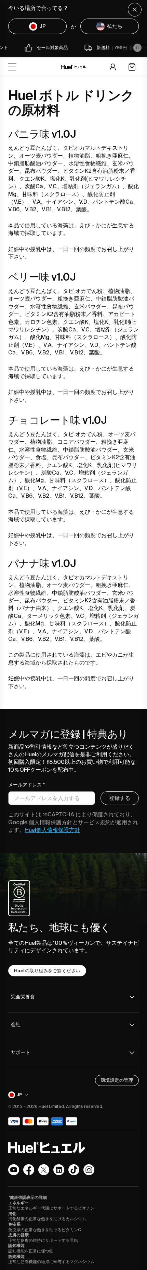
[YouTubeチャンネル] (13, 1169)
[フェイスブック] (28, 1169)
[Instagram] (88, 1169)
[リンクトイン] (58, 1169)
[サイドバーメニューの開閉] (12, 67)
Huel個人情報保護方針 (52, 830)
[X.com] (43, 1169)
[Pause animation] (137, 48)
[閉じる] (135, 9)
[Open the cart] (132, 67)
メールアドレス (26, 785)
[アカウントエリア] (112, 67)
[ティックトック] (73, 1169)
